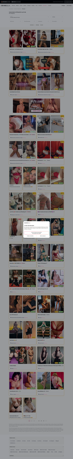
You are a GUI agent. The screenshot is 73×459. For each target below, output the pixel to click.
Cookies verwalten (30, 235)
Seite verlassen (43, 235)
